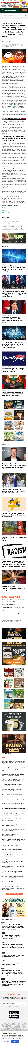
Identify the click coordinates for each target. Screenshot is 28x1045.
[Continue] (25, 1003)
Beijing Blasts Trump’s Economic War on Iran (12, 845)
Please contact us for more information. (10, 621)
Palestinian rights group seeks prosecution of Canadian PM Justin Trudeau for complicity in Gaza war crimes (13, 319)
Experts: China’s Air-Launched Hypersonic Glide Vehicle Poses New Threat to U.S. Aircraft (13, 814)
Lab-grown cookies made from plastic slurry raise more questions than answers (13, 824)
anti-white (9, 44)
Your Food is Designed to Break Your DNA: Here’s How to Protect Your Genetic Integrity (13, 780)
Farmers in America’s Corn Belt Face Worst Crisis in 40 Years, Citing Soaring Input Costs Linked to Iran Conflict (13, 841)
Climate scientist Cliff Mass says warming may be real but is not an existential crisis (13, 882)
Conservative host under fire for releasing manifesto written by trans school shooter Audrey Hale (13, 491)
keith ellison (12, 45)
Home (3, 21)
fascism (7, 45)
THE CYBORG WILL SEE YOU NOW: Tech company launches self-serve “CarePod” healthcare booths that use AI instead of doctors (14, 345)
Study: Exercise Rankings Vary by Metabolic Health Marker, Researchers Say (12, 819)
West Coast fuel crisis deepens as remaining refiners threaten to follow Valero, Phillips (12, 850)
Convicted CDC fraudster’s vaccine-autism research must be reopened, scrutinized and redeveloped (12, 861)
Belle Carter (10, 264)
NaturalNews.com (6, 212)
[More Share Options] (10, 42)
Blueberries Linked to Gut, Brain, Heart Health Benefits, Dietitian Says (13, 855)
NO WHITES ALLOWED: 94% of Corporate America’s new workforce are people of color (13, 588)
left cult (16, 45)
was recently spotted (16, 67)
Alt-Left (5, 44)
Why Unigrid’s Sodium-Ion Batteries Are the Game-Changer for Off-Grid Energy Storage (12, 877)
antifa (13, 44)
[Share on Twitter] (7, 42)
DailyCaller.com (5, 207)
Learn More (6, 1041)
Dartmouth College (15, 106)
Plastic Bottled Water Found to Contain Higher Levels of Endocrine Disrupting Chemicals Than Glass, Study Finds (13, 888)
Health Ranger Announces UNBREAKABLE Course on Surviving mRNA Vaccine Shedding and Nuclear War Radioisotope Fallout (13, 947)
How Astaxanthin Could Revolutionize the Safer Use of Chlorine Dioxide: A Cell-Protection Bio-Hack (13, 763)
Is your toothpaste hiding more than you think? (13, 799)
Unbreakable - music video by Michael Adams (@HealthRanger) (12, 963)
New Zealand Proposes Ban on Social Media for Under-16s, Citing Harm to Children (13, 774)
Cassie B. (9, 315)
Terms (11, 1023)
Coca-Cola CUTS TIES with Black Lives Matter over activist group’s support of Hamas (14, 538)
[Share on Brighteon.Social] (3, 42)
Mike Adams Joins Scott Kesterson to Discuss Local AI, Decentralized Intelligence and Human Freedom (14, 937)
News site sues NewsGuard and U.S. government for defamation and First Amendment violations (13, 369)
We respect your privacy (14, 1006)
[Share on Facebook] (5, 42)
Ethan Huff (9, 38)
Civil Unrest (8, 21)
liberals (3, 46)
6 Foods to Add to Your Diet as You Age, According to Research (11, 835)
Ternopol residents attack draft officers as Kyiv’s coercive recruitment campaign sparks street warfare (13, 769)
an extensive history (14, 82)
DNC (20, 44)
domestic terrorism (19, 224)
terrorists (10, 46)
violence (14, 46)
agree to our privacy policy (14, 1038)
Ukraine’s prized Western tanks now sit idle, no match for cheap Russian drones (13, 804)
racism (6, 46)
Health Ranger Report (7, 919)
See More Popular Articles (14, 893)
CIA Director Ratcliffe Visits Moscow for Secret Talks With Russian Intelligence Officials (13, 809)
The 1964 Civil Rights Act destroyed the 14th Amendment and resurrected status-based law (14, 515)
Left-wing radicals (22, 45)
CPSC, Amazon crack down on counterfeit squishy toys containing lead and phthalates (12, 795)
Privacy (7, 1023)
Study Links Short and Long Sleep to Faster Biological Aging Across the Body (12, 872)
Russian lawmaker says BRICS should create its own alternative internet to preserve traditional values (13, 393)
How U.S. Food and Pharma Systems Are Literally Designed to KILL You (13, 956)
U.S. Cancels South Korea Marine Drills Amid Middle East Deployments (12, 785)
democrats (16, 44)
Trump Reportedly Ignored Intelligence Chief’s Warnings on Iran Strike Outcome (13, 790)
